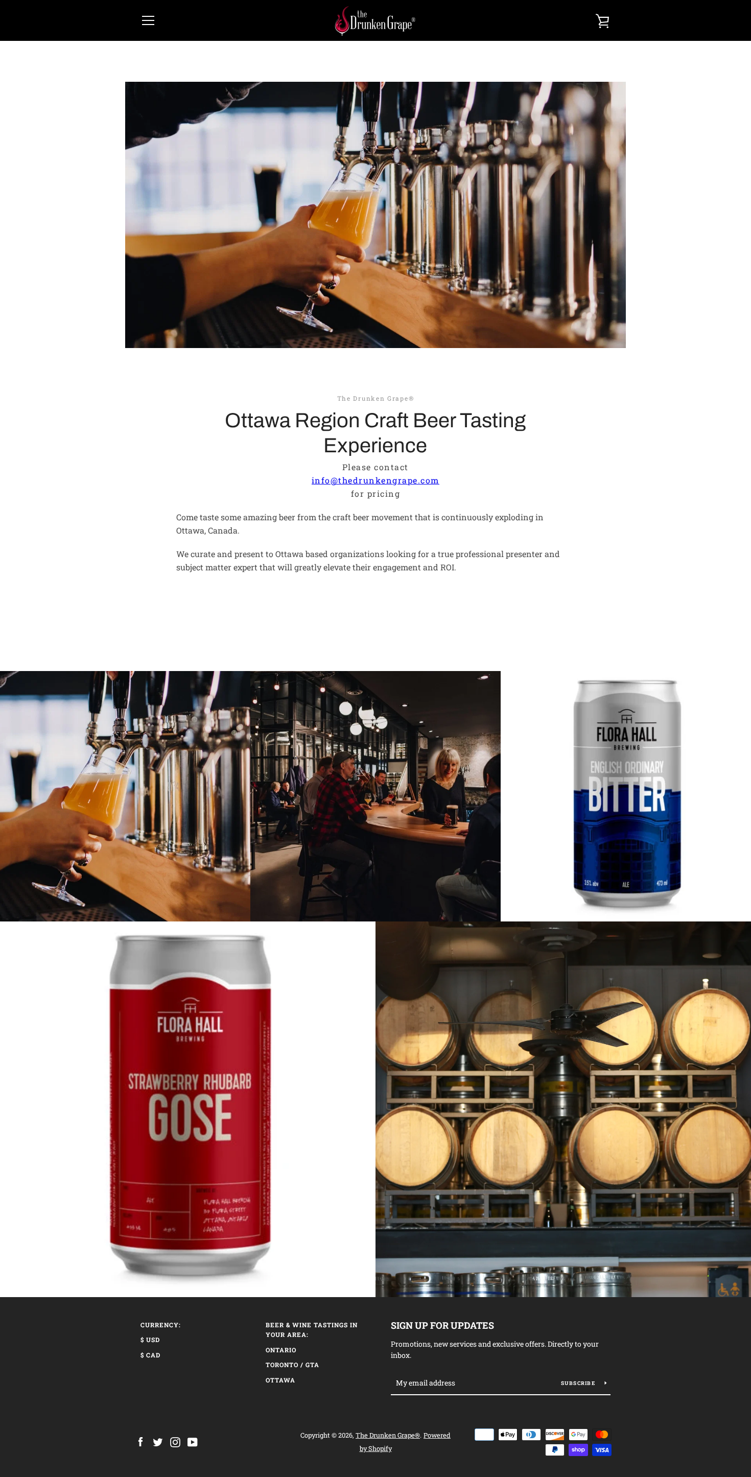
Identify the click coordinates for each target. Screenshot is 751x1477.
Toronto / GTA (292, 1364)
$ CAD (150, 1355)
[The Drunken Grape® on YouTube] (192, 1441)
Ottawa (280, 1380)
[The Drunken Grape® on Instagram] (175, 1441)
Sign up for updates (442, 1325)
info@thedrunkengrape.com (375, 480)
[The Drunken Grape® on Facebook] (140, 1441)
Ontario (281, 1350)
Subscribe (579, 1383)
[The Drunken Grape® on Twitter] (158, 1441)
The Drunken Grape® (388, 1435)
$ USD (150, 1339)
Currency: (160, 1325)
